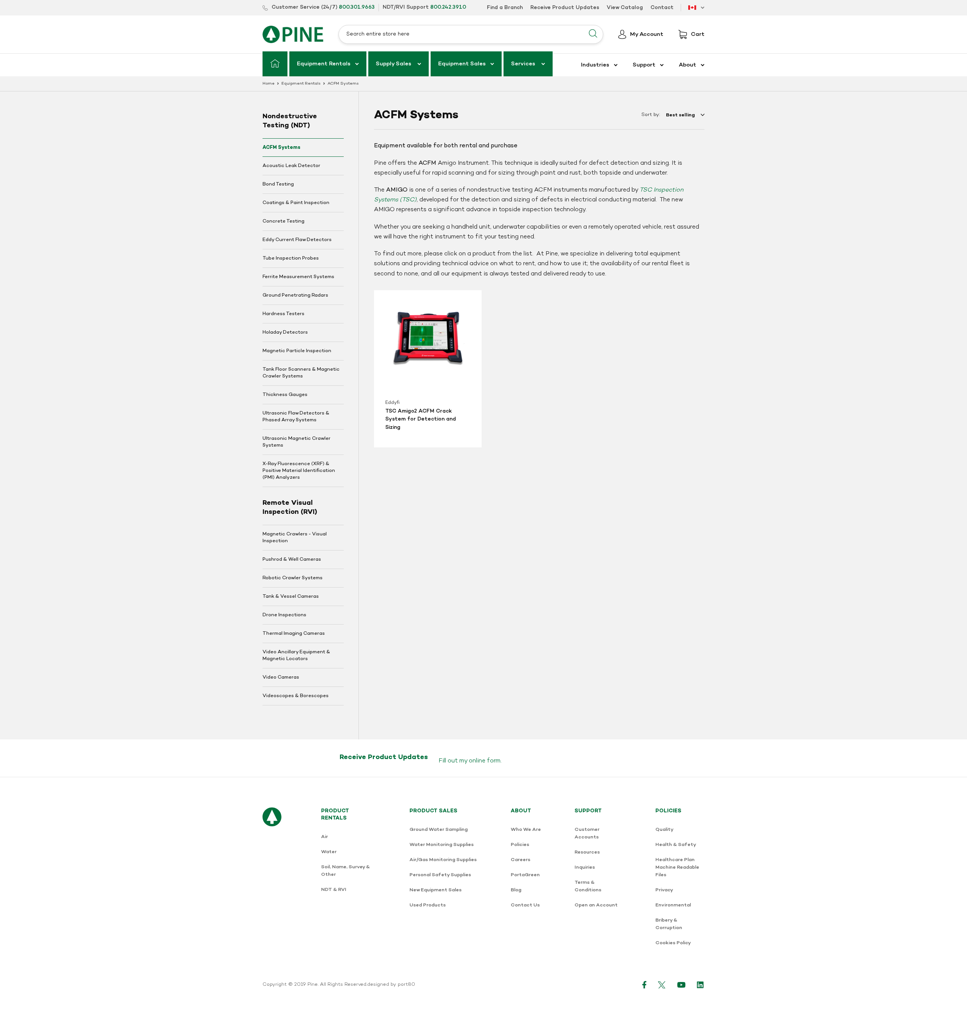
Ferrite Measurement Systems (298, 277)
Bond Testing (278, 184)
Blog (516, 890)
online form (484, 761)
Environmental (673, 905)
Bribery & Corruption (668, 924)
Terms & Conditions (588, 886)
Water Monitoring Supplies (441, 844)
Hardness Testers (283, 314)
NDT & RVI (333, 889)
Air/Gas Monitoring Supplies (443, 860)
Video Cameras (281, 677)
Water (329, 852)
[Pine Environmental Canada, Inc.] (293, 34)
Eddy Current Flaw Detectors (297, 240)
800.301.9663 (357, 7)
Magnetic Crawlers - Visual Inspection (295, 537)
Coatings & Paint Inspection (296, 202)
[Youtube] (681, 984)
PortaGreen (525, 875)
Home (269, 84)
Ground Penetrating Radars (295, 295)
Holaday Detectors (285, 332)
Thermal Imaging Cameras (294, 633)
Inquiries (585, 867)
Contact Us (525, 905)
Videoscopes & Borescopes (296, 696)
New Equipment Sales (435, 890)
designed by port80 (391, 984)
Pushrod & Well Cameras (292, 559)
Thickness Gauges (285, 394)
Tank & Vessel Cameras (291, 596)
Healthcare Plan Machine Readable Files (677, 867)
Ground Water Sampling (438, 829)
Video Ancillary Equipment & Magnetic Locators (296, 655)
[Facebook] (644, 984)
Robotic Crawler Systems (293, 578)
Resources (587, 852)
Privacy (664, 890)
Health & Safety (675, 844)
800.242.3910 (448, 7)
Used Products (427, 905)
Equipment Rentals (301, 84)
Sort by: (650, 114)
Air (324, 837)
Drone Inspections (284, 615)
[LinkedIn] (700, 984)
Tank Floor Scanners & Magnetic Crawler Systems (301, 373)
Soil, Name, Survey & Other (345, 871)
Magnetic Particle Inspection (297, 351)
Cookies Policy (673, 943)
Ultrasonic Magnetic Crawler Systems (297, 442)
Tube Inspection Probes (291, 258)
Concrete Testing (283, 221)
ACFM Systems (281, 147)
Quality (664, 829)
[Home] (275, 63)
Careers (520, 860)
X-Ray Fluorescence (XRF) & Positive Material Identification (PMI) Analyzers (299, 471)
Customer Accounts (587, 833)
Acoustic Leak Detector (291, 165)
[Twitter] (662, 984)
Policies (520, 844)
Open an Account (596, 905)
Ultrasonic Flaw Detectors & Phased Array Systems (296, 417)
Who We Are (526, 829)
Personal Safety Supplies (440, 875)
